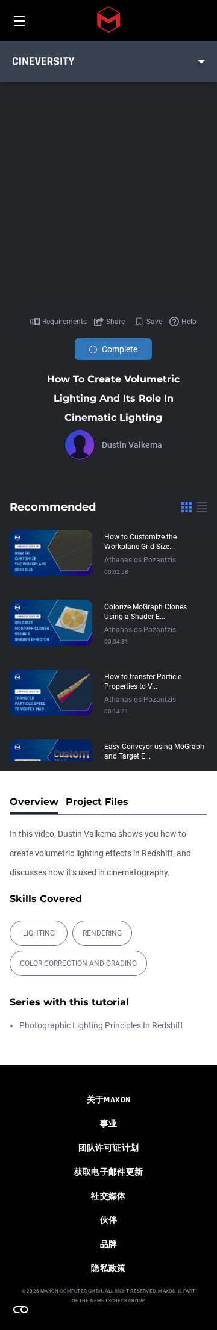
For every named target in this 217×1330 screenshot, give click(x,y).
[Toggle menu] (201, 61)
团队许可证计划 (108, 1148)
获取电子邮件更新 (108, 1172)
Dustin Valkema (132, 445)
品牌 (109, 1244)
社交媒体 (108, 1196)
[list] (202, 507)
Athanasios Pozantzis (140, 560)
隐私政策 (108, 1268)
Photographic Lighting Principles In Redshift (101, 1025)
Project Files (97, 801)
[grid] (186, 507)
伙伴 (109, 1220)
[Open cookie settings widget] (20, 1309)
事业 (109, 1124)
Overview (34, 801)
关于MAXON (108, 1100)
